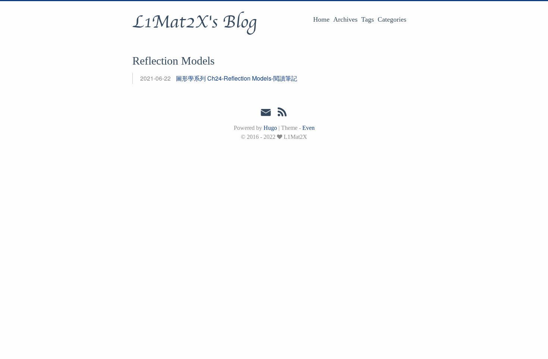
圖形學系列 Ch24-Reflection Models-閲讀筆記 (236, 78)
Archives (345, 19)
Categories (392, 19)
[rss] (282, 113)
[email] (265, 112)
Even (308, 128)
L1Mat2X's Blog (194, 22)
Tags (367, 19)
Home (321, 19)
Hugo (270, 128)
